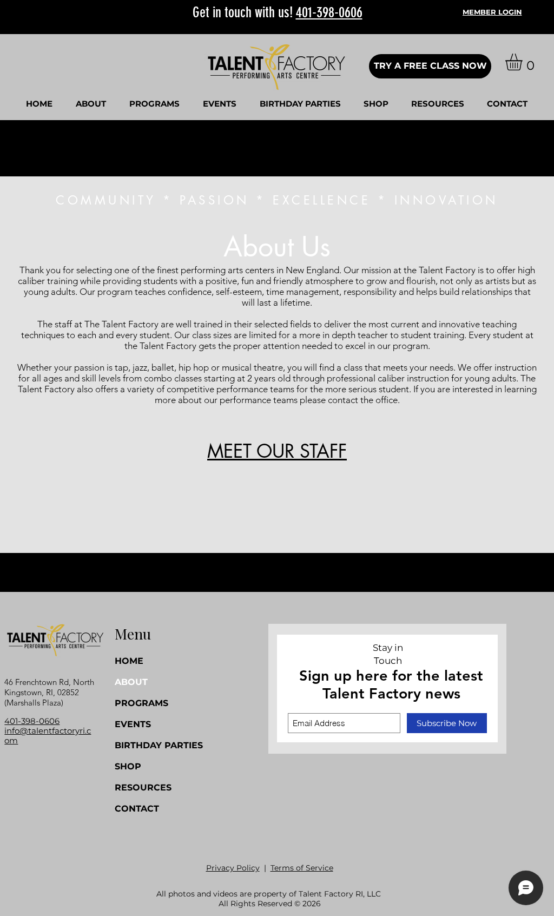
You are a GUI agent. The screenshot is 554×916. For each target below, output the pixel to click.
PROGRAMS (141, 703)
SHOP (128, 766)
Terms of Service (302, 868)
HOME (129, 661)
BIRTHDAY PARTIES (145, 745)
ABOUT (131, 682)
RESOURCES (143, 787)
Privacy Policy (233, 868)
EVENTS (133, 724)
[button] (90, 103)
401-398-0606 (329, 12)
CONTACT (137, 808)
